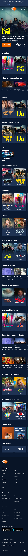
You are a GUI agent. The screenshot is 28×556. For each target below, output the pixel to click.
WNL (15, 482)
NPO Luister (4, 521)
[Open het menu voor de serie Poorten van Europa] (12, 289)
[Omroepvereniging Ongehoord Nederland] (20, 449)
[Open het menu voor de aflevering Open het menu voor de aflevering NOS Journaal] (12, 82)
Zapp (3, 512)
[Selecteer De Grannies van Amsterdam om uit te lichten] (14, 48)
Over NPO (4, 495)
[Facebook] (21, 551)
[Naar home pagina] (14, 9)
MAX (3, 485)
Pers (3, 501)
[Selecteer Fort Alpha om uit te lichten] (4, 48)
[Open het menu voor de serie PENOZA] (24, 244)
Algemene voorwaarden (7, 539)
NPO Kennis (17, 509)
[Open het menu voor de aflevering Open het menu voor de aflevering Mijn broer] (25, 269)
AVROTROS (4, 470)
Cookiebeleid (21, 542)
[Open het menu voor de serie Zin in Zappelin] (24, 378)
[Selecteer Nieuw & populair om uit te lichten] (24, 48)
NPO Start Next (5, 515)
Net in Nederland (18, 518)
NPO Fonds (17, 512)
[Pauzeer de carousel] (24, 45)
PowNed (16, 476)
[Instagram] (25, 551)
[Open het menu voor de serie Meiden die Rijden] (12, 170)
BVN (3, 518)
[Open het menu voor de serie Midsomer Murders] (24, 219)
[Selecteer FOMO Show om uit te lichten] (19, 48)
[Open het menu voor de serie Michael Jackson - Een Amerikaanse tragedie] (24, 289)
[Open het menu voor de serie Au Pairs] (24, 314)
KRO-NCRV (4, 482)
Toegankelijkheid (6, 498)
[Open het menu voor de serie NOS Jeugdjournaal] (24, 403)
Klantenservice (17, 501)
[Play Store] (17, 529)
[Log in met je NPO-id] (25, 9)
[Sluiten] (26, 2)
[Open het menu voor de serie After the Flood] (12, 219)
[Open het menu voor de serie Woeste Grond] (12, 102)
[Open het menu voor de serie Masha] (12, 378)
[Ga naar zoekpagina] (21, 9)
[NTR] (8, 449)
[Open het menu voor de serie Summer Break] (12, 403)
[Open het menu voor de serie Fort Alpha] (24, 57)
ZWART (16, 485)
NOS (3, 487)
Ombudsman (17, 515)
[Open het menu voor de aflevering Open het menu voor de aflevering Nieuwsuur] (25, 82)
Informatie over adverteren (8, 545)
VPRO (15, 479)
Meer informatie (6, 4)
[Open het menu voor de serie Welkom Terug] (12, 127)
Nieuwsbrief (17, 495)
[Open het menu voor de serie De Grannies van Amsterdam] (12, 57)
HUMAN (4, 479)
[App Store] (6, 529)
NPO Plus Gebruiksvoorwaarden (9, 542)
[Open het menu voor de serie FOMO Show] (12, 195)
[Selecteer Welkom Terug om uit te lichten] (9, 48)
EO (2, 476)
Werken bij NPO (18, 498)
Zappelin (4, 509)
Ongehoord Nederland (19, 473)
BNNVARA (4, 473)
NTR (15, 470)
